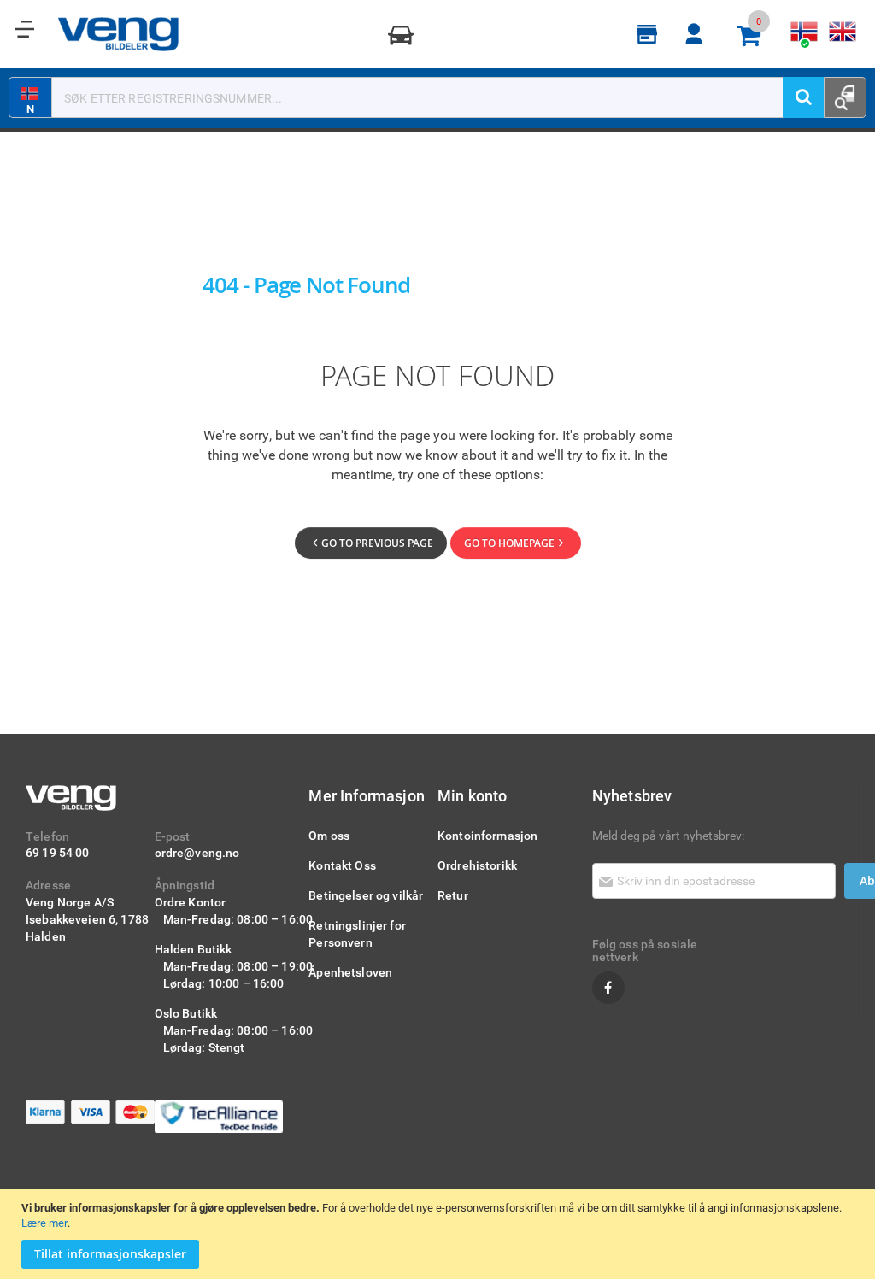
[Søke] (803, 97)
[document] (439, 1234)
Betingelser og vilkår (365, 895)
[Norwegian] (804, 32)
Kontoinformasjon (487, 835)
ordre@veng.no (197, 852)
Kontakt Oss (342, 865)
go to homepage (509, 543)
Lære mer (44, 1222)
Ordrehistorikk (477, 865)
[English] (843, 32)
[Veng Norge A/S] (118, 34)
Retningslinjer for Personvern (357, 933)
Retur (453, 895)
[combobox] (437, 97)
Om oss (328, 835)
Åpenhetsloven (350, 972)
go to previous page (377, 543)
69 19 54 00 (58, 852)
